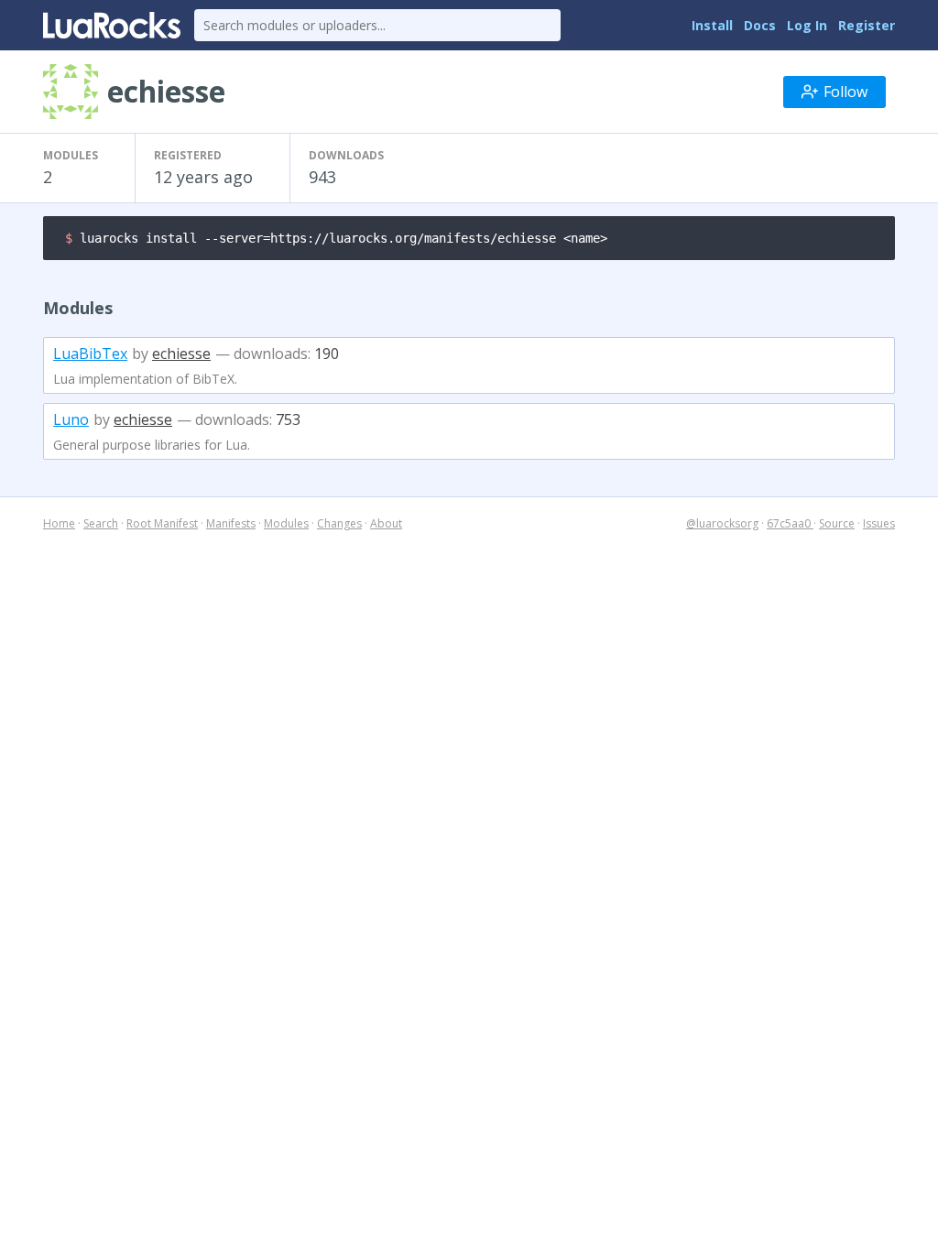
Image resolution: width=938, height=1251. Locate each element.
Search (100, 523)
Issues (879, 523)
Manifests (231, 523)
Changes (339, 523)
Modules (286, 523)
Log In (807, 25)
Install (712, 25)
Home (59, 523)
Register (866, 25)
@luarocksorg (722, 523)
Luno (71, 419)
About (386, 523)
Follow (845, 92)
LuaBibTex (90, 353)
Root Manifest (162, 523)
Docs (760, 25)
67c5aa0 (790, 523)
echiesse (181, 353)
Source (837, 523)
